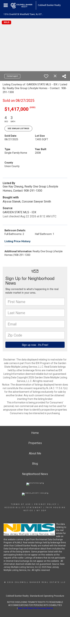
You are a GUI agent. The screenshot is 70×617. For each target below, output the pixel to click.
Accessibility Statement (23, 507)
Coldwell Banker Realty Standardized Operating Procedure (35, 596)
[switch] (46, 76)
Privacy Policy (45, 504)
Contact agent (12, 76)
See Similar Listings (18, 128)
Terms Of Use (21, 504)
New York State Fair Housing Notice (35, 608)
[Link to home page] (23, 5)
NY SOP (41, 510)
